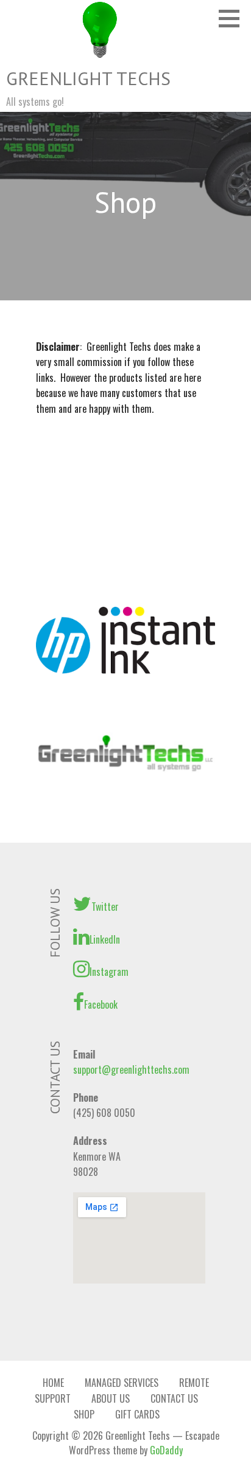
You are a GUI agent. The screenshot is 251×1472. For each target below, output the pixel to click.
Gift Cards (137, 1414)
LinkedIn (105, 939)
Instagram (109, 971)
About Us (110, 1398)
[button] (233, 18)
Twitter (105, 906)
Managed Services (121, 1382)
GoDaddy (166, 1450)
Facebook (101, 1004)
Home (53, 1382)
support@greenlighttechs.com (131, 1069)
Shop (84, 1414)
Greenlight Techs (88, 78)
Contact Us (174, 1398)
